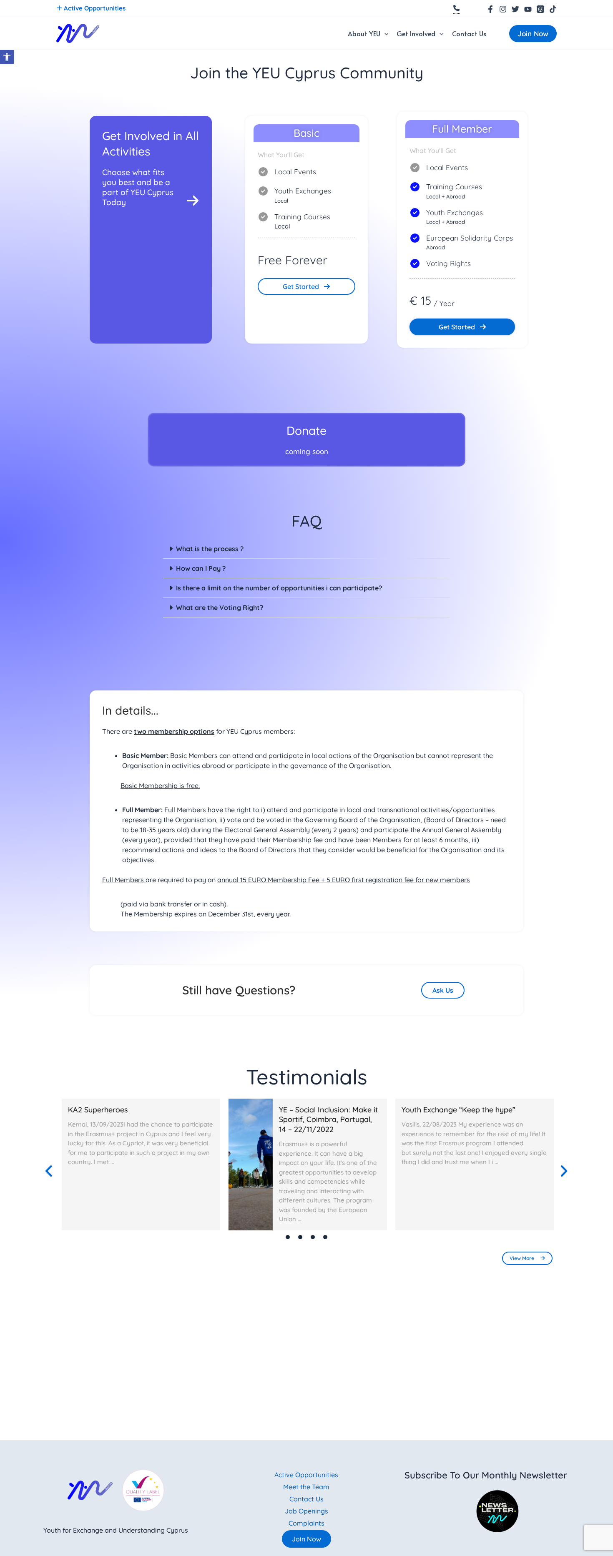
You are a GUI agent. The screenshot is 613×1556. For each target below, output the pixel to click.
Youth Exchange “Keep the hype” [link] (457, 1109)
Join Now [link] (306, 1539)
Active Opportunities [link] (94, 8)
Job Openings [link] (306, 1511)
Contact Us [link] (469, 33)
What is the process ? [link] (210, 549)
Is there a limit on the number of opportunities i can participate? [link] (279, 588)
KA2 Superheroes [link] (98, 1109)
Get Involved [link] (416, 33)
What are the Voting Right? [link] (219, 607)
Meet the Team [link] (306, 1487)
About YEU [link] (364, 33)
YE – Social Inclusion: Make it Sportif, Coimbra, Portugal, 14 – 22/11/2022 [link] (327, 1119)
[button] (384, 33)
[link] (7, 57)
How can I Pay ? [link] (201, 568)
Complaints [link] (306, 1523)
